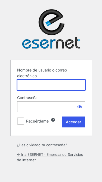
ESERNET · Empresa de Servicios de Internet (51, 29)
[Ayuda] (53, 120)
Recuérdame (37, 121)
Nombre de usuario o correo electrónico (42, 73)
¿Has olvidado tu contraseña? (42, 145)
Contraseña (27, 97)
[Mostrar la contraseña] (79, 106)
